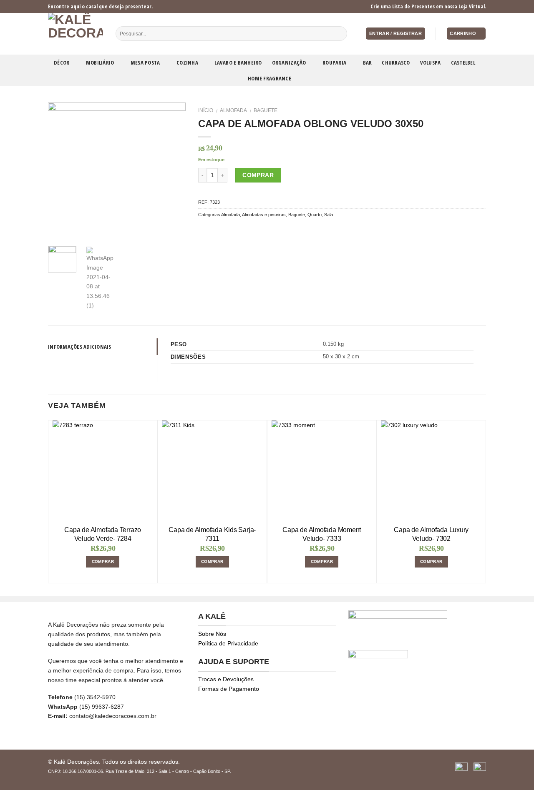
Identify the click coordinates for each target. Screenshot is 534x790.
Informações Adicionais (79, 346)
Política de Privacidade (228, 643)
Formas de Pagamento (228, 688)
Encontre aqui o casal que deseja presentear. (100, 6)
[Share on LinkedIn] (254, 230)
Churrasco (396, 62)
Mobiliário (100, 62)
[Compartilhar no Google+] (244, 230)
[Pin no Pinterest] (234, 230)
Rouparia (334, 62)
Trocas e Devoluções (226, 679)
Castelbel (463, 62)
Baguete (265, 110)
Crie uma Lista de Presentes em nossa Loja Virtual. (428, 6)
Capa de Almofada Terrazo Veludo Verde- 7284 (102, 534)
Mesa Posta (145, 62)
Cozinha (187, 62)
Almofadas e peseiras (264, 214)
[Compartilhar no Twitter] (213, 230)
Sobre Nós (212, 633)
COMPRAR (103, 561)
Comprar (258, 175)
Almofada (233, 110)
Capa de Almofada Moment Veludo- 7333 (321, 534)
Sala (328, 214)
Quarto (314, 214)
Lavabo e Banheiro (238, 62)
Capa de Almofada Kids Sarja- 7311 (212, 534)
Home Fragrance (269, 78)
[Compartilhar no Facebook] (203, 230)
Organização (289, 62)
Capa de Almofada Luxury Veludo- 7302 (431, 534)
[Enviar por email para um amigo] (223, 230)
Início (205, 110)
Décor (61, 62)
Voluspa (430, 62)
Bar (367, 62)
